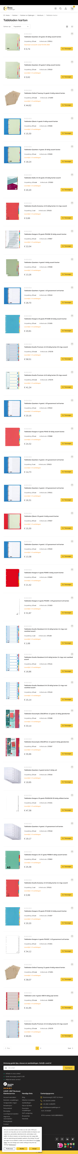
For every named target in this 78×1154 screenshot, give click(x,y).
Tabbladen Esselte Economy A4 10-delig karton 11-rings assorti (46, 883)
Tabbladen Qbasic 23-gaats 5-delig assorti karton (41, 516)
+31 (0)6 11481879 (49, 1104)
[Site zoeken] (60, 8)
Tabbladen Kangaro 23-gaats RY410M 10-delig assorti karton (45, 319)
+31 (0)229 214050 (49, 1101)
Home (8, 15)
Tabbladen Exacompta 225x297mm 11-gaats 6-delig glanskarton (46, 742)
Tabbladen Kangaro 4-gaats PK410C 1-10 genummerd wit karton (46, 939)
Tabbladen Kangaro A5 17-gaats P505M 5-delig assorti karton (45, 855)
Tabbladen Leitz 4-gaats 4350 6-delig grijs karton (41, 996)
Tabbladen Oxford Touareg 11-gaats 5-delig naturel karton (44, 93)
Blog (23, 1097)
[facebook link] (57, 1139)
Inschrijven (68, 1068)
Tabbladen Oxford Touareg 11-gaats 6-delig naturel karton (44, 967)
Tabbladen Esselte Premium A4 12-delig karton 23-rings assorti (46, 1024)
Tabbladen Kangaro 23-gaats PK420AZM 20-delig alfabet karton (46, 798)
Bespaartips (26, 1116)
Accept (34, 1148)
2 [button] (40, 1048)
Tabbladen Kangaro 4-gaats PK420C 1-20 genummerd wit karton (46, 601)
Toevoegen (67, 48)
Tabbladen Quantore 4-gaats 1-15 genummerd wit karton (44, 488)
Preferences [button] (12, 1144)
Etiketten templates (28, 1100)
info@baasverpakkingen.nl (51, 1107)
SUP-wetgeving (27, 1113)
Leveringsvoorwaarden (10, 1114)
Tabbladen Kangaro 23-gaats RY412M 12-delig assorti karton (45, 911)
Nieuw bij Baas (27, 1105)
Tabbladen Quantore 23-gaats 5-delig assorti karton (42, 65)
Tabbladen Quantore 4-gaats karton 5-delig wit (40, 770)
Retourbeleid (7, 1108)
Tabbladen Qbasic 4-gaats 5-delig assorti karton (41, 121)
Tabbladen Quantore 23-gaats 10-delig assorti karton (42, 37)
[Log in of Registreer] (66, 8)
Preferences (9, 1148)
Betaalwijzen (7, 1105)
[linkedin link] (67, 1139)
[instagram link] (62, 1139)
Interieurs (40, 15)
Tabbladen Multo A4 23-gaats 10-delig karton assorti (42, 178)
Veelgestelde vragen (10, 1103)
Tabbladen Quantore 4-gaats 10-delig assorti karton (42, 149)
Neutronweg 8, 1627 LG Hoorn (53, 1097)
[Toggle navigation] (55, 8)
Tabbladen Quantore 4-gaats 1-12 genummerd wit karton (44, 544)
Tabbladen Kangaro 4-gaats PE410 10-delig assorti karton (44, 432)
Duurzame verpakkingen (26, 1109)
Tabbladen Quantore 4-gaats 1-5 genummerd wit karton (43, 826)
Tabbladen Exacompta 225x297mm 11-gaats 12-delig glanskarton (47, 714)
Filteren (40, 1152)
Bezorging (6, 1111)
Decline (22, 1148)
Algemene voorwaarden (7, 1118)
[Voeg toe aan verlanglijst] (72, 33)
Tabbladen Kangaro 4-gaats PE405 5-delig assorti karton (43, 573)
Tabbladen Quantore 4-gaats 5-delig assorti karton (41, 262)
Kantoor (15, 15)
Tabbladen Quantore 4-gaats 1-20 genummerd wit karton (44, 403)
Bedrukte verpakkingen (10, 1100)
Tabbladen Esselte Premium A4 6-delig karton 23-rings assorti (45, 375)
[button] (67, 26)
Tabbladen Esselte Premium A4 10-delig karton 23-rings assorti (46, 347)
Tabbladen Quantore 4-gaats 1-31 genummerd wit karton (44, 460)
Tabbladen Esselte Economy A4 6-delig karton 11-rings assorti (45, 206)
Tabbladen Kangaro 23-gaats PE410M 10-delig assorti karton (45, 234)
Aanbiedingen (26, 1103)
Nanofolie (25, 1119)
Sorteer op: (7, 26)
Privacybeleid (7, 1121)
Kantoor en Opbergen (27, 15)
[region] (39, 0)
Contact (6, 1124)
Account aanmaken (9, 1097)
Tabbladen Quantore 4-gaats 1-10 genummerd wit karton (44, 291)
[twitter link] (73, 1139)
